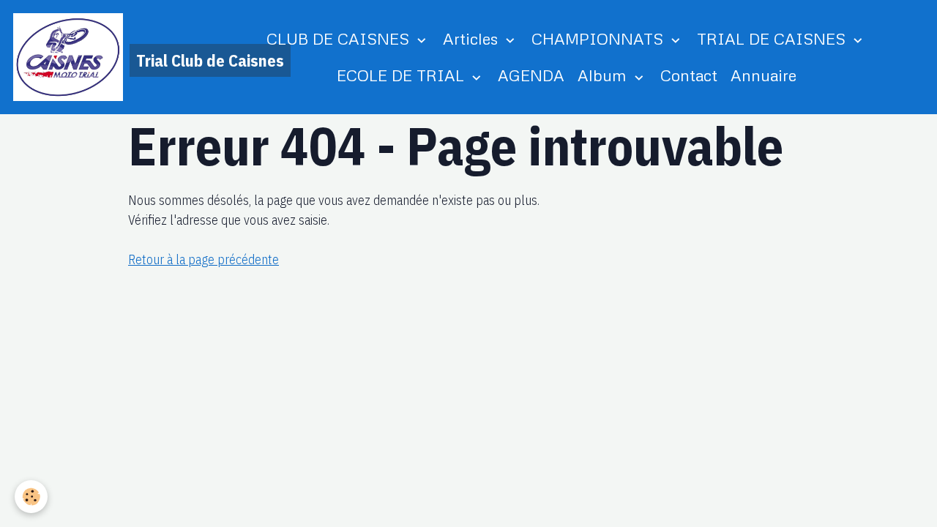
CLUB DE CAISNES (340, 38)
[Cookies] (31, 496)
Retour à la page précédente (203, 259)
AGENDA (531, 75)
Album (604, 75)
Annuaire (763, 75)
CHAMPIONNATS (599, 38)
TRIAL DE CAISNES (773, 38)
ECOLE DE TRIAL (402, 75)
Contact (688, 75)
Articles (472, 38)
